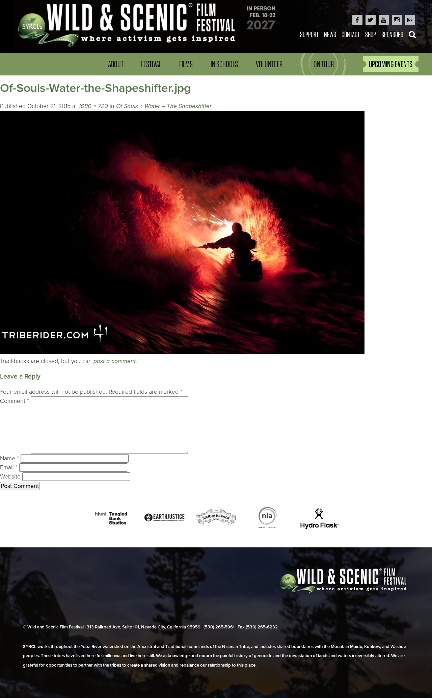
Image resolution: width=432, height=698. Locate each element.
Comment (14, 401)
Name (9, 458)
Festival (151, 64)
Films (186, 64)
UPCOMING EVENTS (390, 64)
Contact (351, 34)
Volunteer (269, 64)
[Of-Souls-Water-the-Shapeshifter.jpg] (182, 352)
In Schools (224, 64)
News (330, 34)
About (116, 64)
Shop (370, 34)
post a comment (114, 361)
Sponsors (392, 34)
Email (9, 467)
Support (309, 34)
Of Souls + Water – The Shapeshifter (164, 106)
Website (10, 476)
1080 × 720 (93, 106)
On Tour (324, 64)
